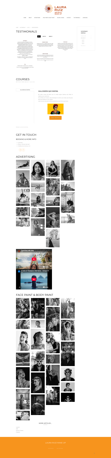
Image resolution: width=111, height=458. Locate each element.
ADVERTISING (37, 17)
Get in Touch (26, 134)
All (39, 36)
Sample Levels (83, 35)
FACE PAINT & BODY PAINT (49, 17)
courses (22, 79)
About (30, 17)
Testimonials (77, 17)
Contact (69, 17)
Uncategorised (24, 127)
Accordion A (83, 37)
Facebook (51, 448)
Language (85, 17)
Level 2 (28, 27)
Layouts (18, 427)
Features (18, 432)
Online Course (60, 17)
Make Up (50, 36)
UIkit (17, 428)
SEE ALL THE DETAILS (55, 117)
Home (25, 17)
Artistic (44, 36)
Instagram (60, 448)
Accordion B (83, 45)
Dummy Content (19, 430)
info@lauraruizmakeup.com (24, 146)
